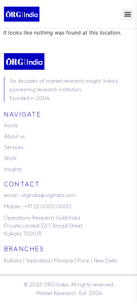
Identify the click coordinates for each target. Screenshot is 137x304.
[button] (127, 14)
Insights (13, 169)
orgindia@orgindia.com (48, 195)
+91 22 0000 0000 (47, 206)
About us (14, 136)
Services (14, 147)
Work (10, 158)
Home (11, 125)
